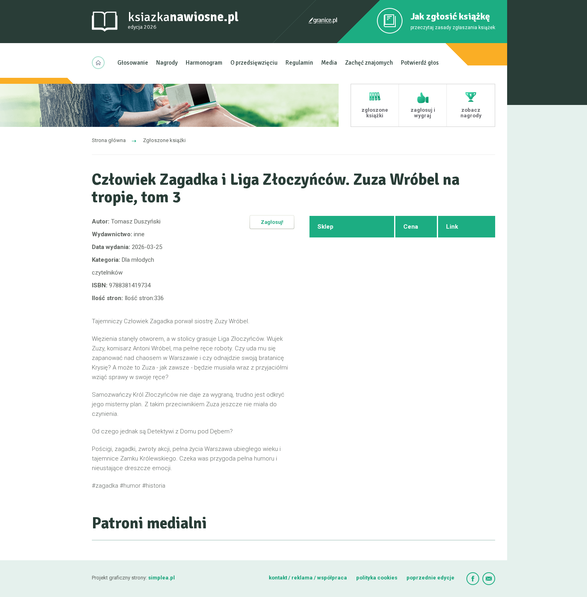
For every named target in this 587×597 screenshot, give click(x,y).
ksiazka (183, 19)
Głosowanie (132, 62)
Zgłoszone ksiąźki (164, 140)
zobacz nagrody (471, 113)
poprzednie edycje (430, 578)
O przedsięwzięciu (254, 62)
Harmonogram (204, 62)
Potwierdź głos (420, 62)
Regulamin (299, 62)
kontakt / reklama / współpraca (308, 578)
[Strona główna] (100, 62)
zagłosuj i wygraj (423, 113)
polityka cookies (376, 578)
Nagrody (167, 62)
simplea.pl (161, 578)
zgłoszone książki (374, 113)
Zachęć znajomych (369, 62)
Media (329, 62)
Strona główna (109, 140)
